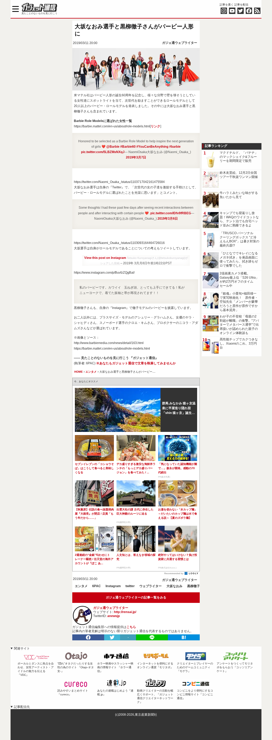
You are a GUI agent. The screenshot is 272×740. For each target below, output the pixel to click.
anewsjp (113, 616)
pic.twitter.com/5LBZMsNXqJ (102, 152)
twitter (130, 586)
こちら (131, 627)
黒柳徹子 (193, 586)
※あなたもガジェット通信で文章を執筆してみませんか (136, 363)
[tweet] (112, 637)
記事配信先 (22, 707)
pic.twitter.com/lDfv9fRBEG (170, 213)
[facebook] (88, 637)
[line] (152, 637)
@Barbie (112, 146)
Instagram (113, 586)
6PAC (96, 586)
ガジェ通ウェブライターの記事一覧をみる (136, 597)
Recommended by (174, 573)
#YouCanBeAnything (152, 146)
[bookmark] (184, 637)
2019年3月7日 (136, 157)
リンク (155, 126)
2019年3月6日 (168, 218)
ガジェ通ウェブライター (179, 42)
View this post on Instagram (105, 257)
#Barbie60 (128, 146)
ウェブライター (150, 586)
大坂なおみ (174, 586)
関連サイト (22, 648)
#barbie (175, 146)
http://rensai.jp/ (125, 612)
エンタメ (81, 586)
